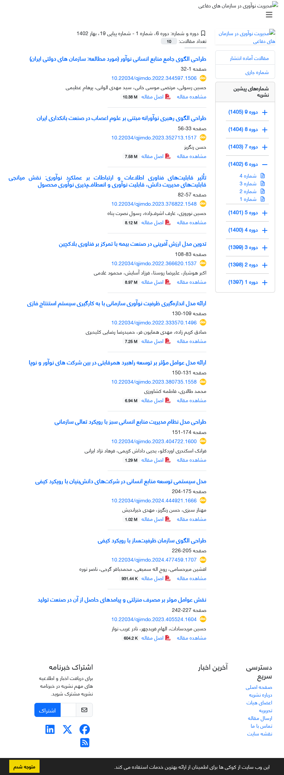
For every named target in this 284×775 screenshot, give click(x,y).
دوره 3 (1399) (243, 246)
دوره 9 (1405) (243, 111)
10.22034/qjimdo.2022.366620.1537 (154, 262)
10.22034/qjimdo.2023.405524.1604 (154, 618)
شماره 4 (249, 175)
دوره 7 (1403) (243, 146)
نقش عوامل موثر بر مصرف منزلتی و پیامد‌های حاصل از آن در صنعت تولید (122, 598)
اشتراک (47, 709)
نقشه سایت (259, 733)
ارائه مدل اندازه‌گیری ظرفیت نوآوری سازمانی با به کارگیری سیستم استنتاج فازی (116, 302)
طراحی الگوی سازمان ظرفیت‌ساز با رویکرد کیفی (152, 539)
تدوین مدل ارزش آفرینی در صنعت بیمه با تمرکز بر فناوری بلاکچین (132, 242)
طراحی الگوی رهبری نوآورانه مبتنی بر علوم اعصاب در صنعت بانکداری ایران (121, 117)
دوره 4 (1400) (243, 229)
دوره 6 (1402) (243, 163)
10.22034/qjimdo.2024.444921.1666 (154, 500)
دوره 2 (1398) (243, 264)
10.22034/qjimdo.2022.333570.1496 (154, 322)
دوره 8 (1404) (243, 128)
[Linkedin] (50, 730)
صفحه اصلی (259, 686)
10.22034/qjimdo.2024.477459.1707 (154, 559)
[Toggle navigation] (144, 14)
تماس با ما (261, 725)
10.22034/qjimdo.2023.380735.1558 (154, 381)
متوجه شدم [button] (24, 766)
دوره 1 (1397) (243, 281)
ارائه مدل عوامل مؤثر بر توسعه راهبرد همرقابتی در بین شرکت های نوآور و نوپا (117, 361)
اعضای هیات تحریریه (259, 705)
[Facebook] (85, 730)
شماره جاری (257, 71)
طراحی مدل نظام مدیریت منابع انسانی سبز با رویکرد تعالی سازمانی (130, 420)
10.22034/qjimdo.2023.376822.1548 (154, 203)
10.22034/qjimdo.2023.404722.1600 (154, 440)
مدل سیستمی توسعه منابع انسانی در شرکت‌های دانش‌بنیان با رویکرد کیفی (121, 480)
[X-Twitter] (67, 730)
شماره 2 (249, 190)
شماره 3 (249, 183)
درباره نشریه (260, 694)
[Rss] (85, 744)
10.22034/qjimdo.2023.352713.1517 (154, 137)
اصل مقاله (144, 96)
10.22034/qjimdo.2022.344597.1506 (154, 77)
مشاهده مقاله (191, 96)
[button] (111, 768)
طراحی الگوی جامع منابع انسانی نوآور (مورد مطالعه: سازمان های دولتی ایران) (118, 58)
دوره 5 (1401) (243, 211)
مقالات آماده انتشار (249, 57)
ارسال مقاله (260, 717)
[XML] (71, 32)
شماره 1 (249, 198)
